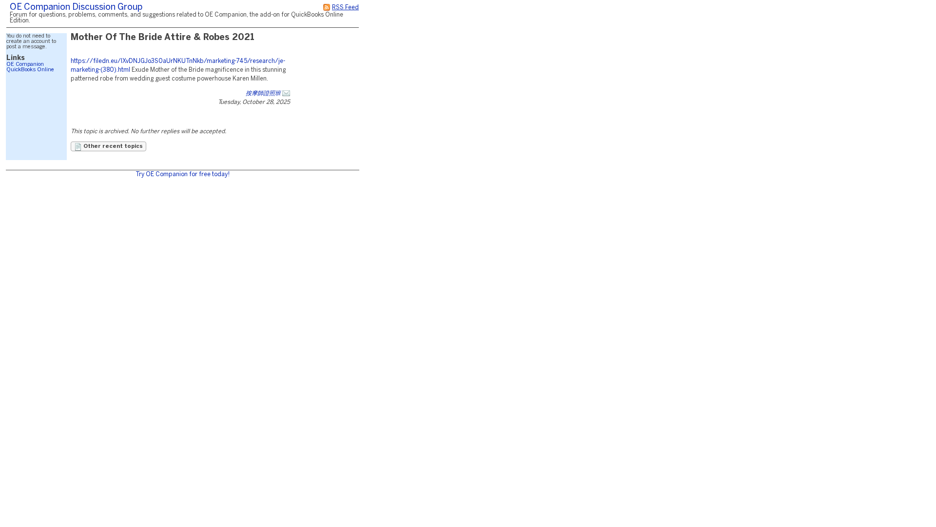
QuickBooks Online (30, 69)
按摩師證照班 (263, 93)
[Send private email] (286, 93)
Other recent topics (112, 146)
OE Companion (25, 64)
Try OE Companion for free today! (183, 174)
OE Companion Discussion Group (76, 7)
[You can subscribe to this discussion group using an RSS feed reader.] (327, 7)
